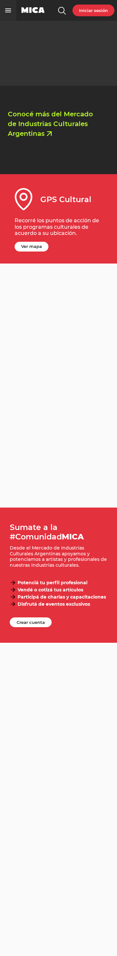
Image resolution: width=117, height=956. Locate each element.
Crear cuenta (31, 622)
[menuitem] (61, 10)
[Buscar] (61, 10)
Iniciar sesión (93, 10)
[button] (8, 10)
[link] (33, 10)
